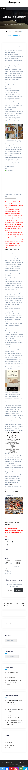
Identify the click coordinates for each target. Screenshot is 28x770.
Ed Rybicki (9, 709)
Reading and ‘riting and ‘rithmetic (14, 675)
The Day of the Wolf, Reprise (15, 717)
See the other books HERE (11, 491)
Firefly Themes (14, 764)
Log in (8, 740)
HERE (11, 484)
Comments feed (10, 745)
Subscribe (18, 590)
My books (17, 522)
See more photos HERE (10, 198)
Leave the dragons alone (12, 672)
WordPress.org (10, 747)
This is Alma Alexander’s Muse (14, 680)
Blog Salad (18, 31)
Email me (7, 524)
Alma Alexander (14, 2)
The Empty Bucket (11, 677)
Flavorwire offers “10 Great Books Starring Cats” (18, 562)
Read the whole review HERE (12, 249)
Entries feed (9, 742)
